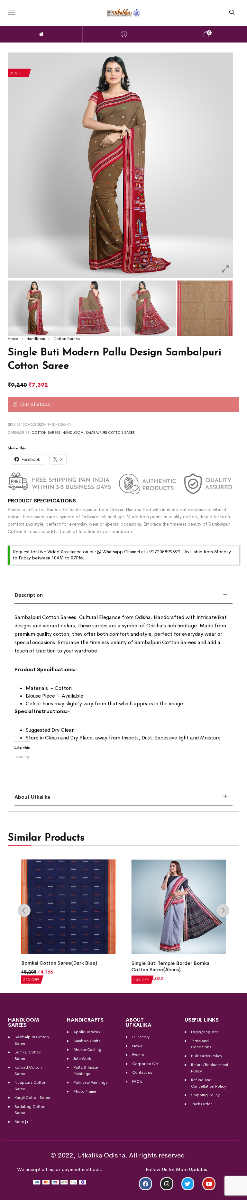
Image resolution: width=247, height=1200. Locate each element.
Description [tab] (28, 595)
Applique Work (86, 1031)
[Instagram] (166, 1183)
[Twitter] (188, 1183)
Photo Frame (84, 1091)
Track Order (201, 1104)
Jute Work (82, 1058)
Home (13, 338)
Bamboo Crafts (86, 1040)
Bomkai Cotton (27, 1052)
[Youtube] (208, 1183)
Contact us (142, 1072)
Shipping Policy (205, 1095)
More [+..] (23, 1121)
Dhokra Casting (87, 1049)
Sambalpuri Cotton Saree (110, 432)
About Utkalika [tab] (32, 797)
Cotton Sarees (66, 338)
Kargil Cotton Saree (32, 1097)
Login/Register (204, 1031)
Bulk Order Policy (206, 1056)
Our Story (141, 1037)
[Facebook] (145, 1183)
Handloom (35, 338)
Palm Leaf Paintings (90, 1082)
